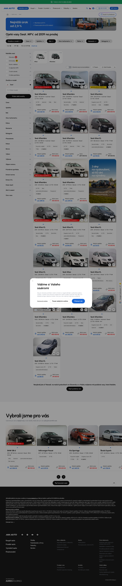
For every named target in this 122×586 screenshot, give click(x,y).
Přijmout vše (78, 301)
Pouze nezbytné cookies (60, 301)
